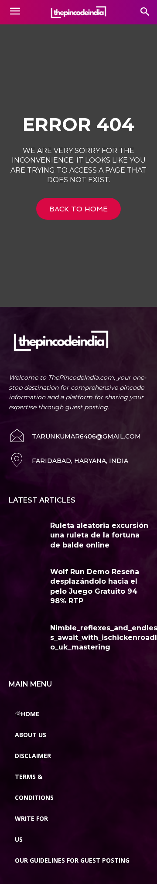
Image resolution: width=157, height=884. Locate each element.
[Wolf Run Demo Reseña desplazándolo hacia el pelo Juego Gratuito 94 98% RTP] (26, 581)
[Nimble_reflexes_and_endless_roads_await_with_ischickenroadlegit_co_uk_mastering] (26, 637)
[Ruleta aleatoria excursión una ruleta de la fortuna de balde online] (26, 535)
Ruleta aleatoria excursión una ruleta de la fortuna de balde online (99, 535)
